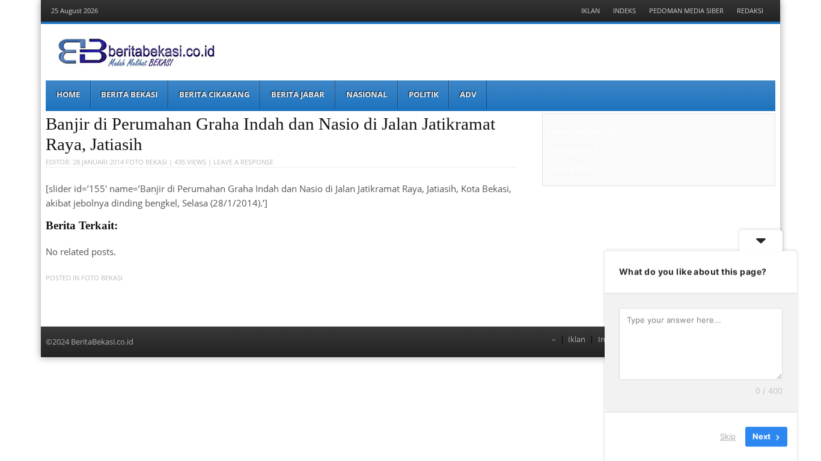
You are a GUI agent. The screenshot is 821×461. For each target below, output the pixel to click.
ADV (468, 94)
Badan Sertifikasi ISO (583, 130)
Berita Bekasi (129, 94)
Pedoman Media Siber (686, 10)
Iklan (590, 10)
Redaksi (750, 10)
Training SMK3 (571, 150)
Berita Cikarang (214, 94)
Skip (728, 436)
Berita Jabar (298, 94)
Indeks (624, 10)
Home (68, 94)
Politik (424, 94)
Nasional (366, 94)
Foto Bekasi (146, 161)
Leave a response (243, 161)
